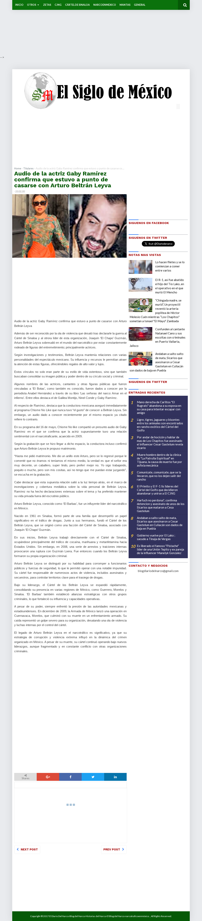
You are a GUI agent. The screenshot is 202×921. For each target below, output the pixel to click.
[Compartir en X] (93, 777)
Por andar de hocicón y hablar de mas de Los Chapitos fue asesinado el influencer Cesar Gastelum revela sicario (160, 442)
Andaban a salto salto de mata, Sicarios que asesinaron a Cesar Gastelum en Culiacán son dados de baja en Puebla (156, 362)
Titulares (28, 168)
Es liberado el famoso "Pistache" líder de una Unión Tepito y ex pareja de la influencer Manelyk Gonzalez (160, 549)
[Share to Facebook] (70, 777)
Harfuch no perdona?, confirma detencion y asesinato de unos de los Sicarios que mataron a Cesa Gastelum (160, 505)
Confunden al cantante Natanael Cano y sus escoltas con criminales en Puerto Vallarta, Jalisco (157, 337)
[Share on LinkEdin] (115, 777)
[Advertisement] (101, 27)
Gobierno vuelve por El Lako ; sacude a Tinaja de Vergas (156, 537)
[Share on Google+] (48, 777)
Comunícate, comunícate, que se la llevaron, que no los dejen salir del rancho (159, 475)
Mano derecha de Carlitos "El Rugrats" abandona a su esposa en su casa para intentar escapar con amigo (159, 407)
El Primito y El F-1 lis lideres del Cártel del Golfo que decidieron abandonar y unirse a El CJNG (157, 489)
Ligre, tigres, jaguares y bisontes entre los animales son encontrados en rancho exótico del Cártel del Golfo (160, 425)
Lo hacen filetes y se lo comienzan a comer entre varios (170, 266)
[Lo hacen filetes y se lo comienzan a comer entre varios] (140, 267)
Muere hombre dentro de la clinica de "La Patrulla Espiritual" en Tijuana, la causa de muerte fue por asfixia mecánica (159, 460)
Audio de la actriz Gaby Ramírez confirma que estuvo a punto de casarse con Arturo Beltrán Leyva (62, 179)
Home (17, 168)
